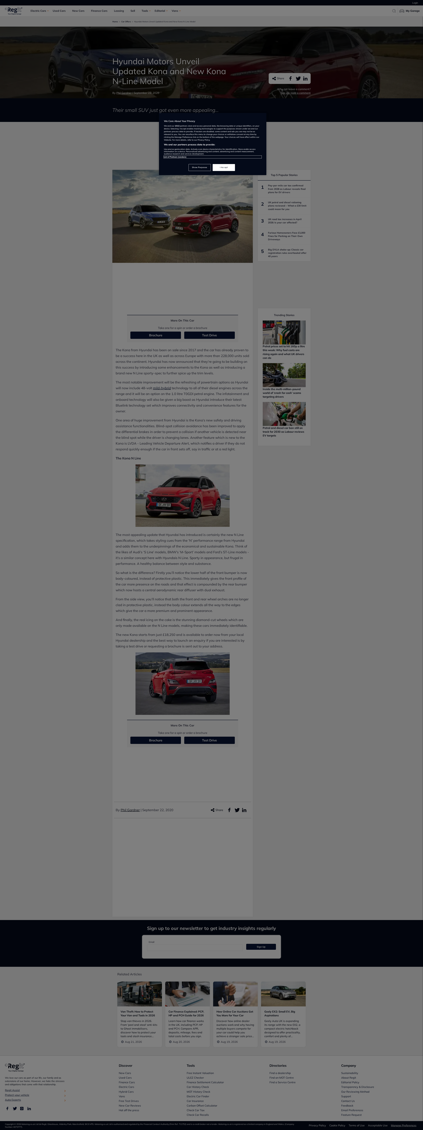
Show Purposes (199, 167)
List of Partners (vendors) (175, 157)
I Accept (224, 167)
